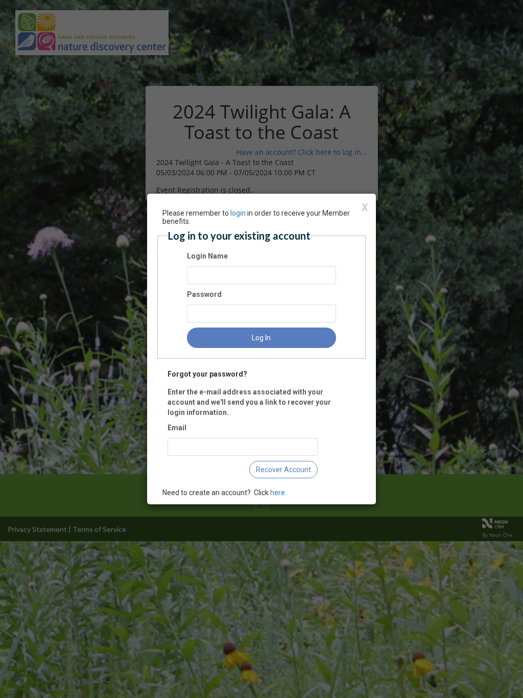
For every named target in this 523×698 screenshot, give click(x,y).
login (238, 213)
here (277, 492)
